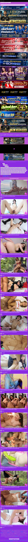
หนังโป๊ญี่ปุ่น (24, 167)
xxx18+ (3, 171)
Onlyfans (2, 532)
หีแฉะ (21, 167)
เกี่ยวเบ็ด (19, 167)
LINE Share (9, 176)
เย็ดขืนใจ (15, 167)
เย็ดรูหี (10, 167)
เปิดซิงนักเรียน (6, 372)
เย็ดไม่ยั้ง (4, 167)
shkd (7, 171)
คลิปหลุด (3, 275)
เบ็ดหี (17, 167)
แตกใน (1, 167)
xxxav (1, 171)
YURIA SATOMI (6, 166)
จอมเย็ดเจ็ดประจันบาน (5, 175)
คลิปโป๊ (13, 531)
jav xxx (18, 171)
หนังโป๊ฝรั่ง (3, 488)
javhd (16, 171)
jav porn (20, 171)
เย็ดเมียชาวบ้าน (6, 167)
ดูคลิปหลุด (16, 536)
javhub (14, 171)
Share (4, 176)
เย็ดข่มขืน (12, 167)
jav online (23, 171)
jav (25, 171)
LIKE (1, 176)
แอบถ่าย (8, 532)
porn (9, 171)
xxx (5, 171)
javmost (11, 171)
